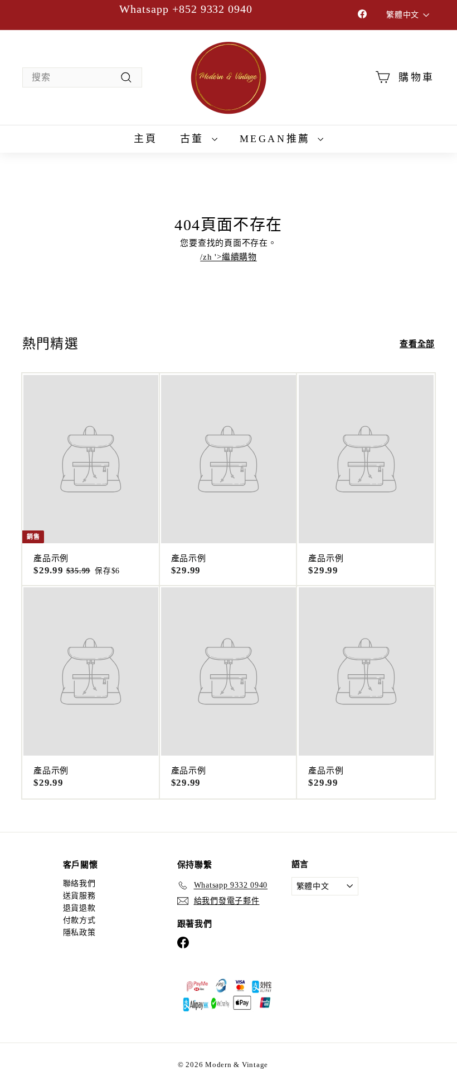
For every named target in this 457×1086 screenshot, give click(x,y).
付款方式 (79, 920)
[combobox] (82, 77)
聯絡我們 (79, 883)
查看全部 (417, 344)
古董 (194, 138)
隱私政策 (79, 932)
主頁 (146, 138)
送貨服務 (79, 896)
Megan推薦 (277, 138)
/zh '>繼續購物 (228, 256)
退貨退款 (79, 908)
